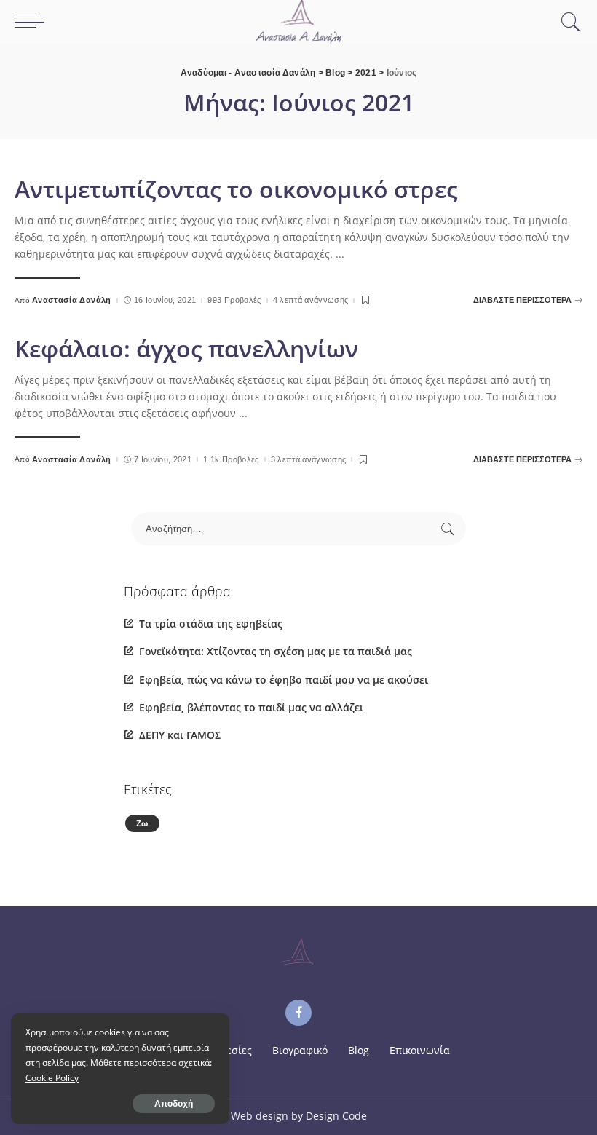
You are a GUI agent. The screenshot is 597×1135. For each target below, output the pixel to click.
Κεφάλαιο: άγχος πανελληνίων (186, 348)
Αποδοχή (173, 1104)
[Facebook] (298, 1013)
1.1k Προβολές (230, 460)
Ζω (142, 823)
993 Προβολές (234, 300)
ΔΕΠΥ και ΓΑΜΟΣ (180, 735)
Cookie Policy (52, 1078)
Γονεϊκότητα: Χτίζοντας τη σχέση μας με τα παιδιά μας (275, 651)
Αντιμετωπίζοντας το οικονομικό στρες (236, 189)
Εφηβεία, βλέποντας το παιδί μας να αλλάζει (251, 707)
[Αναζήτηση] (567, 22)
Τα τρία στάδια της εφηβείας (210, 623)
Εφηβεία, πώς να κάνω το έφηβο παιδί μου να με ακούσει (283, 680)
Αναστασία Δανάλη (71, 300)
